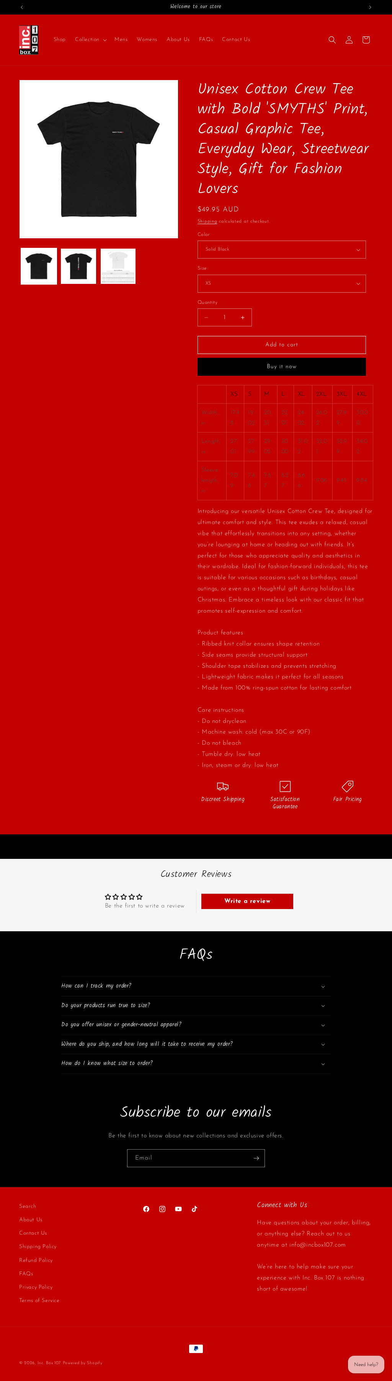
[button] (90, 40)
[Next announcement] (370, 7)
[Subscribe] (256, 1158)
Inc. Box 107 (49, 1363)
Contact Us (33, 1233)
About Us (30, 1220)
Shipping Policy (38, 1247)
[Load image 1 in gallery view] (39, 266)
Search (27, 1206)
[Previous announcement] (21, 7)
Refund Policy (36, 1260)
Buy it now (282, 367)
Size (202, 268)
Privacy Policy (35, 1287)
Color (204, 234)
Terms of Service (39, 1301)
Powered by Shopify (83, 1363)
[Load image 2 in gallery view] (78, 266)
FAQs (26, 1274)
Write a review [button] (247, 901)
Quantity (207, 302)
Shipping (207, 221)
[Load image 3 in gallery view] (118, 266)
